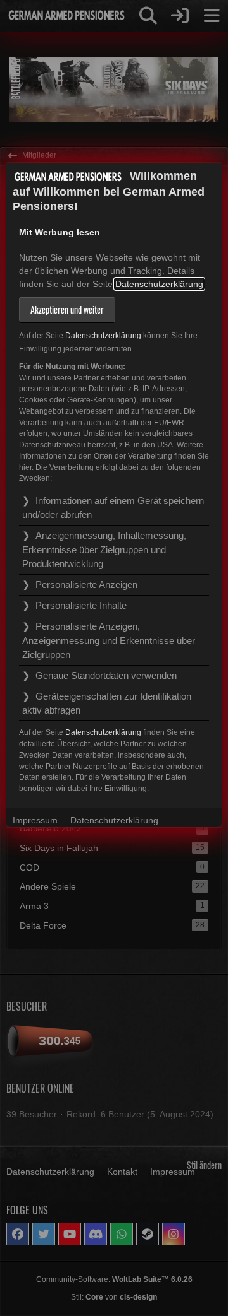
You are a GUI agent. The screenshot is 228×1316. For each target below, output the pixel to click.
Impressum (35, 820)
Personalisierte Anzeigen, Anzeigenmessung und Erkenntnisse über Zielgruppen (108, 640)
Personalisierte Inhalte (81, 605)
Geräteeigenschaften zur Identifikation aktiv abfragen (106, 703)
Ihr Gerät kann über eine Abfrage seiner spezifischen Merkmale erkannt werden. (106, 706)
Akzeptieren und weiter (67, 309)
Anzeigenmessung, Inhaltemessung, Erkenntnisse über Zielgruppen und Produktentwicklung (104, 549)
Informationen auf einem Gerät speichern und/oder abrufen (113, 507)
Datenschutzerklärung (159, 284)
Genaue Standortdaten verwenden (106, 675)
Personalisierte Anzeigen (86, 584)
